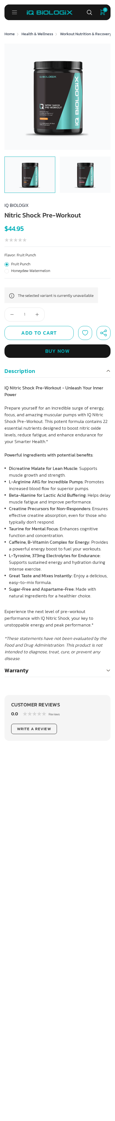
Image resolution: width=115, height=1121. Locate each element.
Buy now (57, 351)
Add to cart (39, 333)
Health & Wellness (37, 34)
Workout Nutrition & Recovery (86, 34)
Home (9, 34)
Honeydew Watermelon (30, 271)
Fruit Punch (20, 264)
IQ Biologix (16, 205)
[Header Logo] (50, 12)
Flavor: (20, 255)
